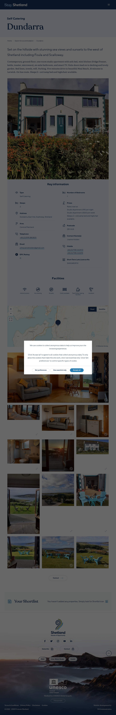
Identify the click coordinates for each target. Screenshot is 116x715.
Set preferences (41, 370)
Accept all (77, 370)
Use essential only (59, 370)
